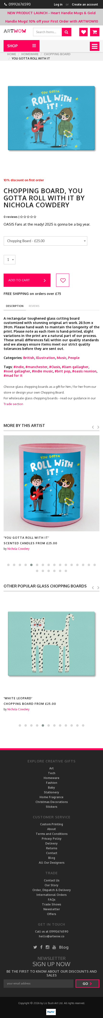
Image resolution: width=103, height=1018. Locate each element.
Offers (51, 914)
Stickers (51, 806)
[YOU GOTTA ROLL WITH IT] (51, 483)
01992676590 (20, 4)
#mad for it (13, 375)
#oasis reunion (84, 371)
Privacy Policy (52, 838)
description (14, 306)
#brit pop (62, 371)
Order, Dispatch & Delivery (51, 890)
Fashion (51, 782)
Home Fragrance (51, 797)
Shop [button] (12, 45)
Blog (51, 858)
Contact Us (51, 880)
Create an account (85, 4)
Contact (51, 853)
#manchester (36, 367)
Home (11, 54)
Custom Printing (51, 824)
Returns (51, 848)
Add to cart (19, 280)
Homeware (30, 54)
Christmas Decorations (51, 802)
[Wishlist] (83, 32)
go (86, 984)
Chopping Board (57, 54)
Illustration (45, 358)
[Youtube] (54, 947)
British (28, 358)
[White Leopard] (51, 644)
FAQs (51, 899)
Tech (51, 773)
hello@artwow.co (51, 936)
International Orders (51, 895)
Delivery (51, 843)
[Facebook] (41, 947)
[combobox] (45, 241)
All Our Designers (51, 862)
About (51, 829)
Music (61, 358)
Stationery (51, 792)
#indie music (42, 371)
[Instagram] (47, 947)
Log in (58, 4)
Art (51, 768)
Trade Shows (51, 904)
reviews (34, 306)
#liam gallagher (75, 367)
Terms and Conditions (52, 834)
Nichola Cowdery (18, 549)
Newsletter (51, 909)
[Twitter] (35, 947)
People (74, 358)
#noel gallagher (17, 371)
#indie (18, 367)
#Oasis (54, 367)
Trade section (13, 404)
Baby (51, 787)
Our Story (51, 885)
